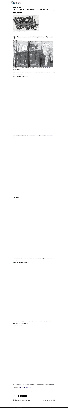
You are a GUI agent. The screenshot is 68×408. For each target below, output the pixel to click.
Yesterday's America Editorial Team (18, 10)
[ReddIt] (19, 12)
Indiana (17, 7)
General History (17, 6)
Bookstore (52, 407)
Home (13, 6)
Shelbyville (23, 36)
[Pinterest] (17, 12)
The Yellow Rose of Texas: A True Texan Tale (49, 400)
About (54, 407)
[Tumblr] (21, 12)
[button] (55, 2)
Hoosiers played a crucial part (35, 135)
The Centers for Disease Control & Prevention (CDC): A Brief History (22, 400)
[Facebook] (14, 12)
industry (19, 7)
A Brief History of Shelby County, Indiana (49, 67)
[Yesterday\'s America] (16, 2)
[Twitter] (15, 12)
